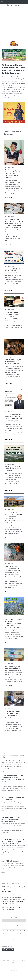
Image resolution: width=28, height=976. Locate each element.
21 (17, 930)
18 (7, 930)
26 (10, 933)
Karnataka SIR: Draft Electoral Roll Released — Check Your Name (13, 271)
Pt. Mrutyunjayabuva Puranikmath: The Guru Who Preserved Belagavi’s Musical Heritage (14, 173)
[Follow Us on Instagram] (9, 949)
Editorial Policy (19, 968)
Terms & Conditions (10, 968)
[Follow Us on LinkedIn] (12, 949)
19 (10, 930)
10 (3, 928)
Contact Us (14, 970)
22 (20, 930)
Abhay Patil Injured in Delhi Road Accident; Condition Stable (13, 314)
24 (3, 933)
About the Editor (17, 966)
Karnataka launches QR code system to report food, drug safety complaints (12, 819)
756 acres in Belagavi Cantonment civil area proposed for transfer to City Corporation (13, 69)
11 (7, 928)
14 (17, 928)
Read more (8, 197)
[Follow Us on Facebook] (3, 949)
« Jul (14, 939)
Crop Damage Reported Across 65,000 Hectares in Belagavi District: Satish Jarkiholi (12, 841)
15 (20, 928)
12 (10, 928)
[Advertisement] (14, 21)
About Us (9, 966)
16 (24, 928)
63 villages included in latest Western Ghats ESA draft (13, 469)
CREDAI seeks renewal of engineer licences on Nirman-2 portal (14, 713)
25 (7, 933)
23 (24, 930)
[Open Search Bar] (26, 2)
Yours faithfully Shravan (10, 861)
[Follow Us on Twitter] (6, 949)
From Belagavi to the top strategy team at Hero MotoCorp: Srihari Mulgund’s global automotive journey (13, 418)
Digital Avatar (14, 962)
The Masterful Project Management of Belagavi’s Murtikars (13, 361)
